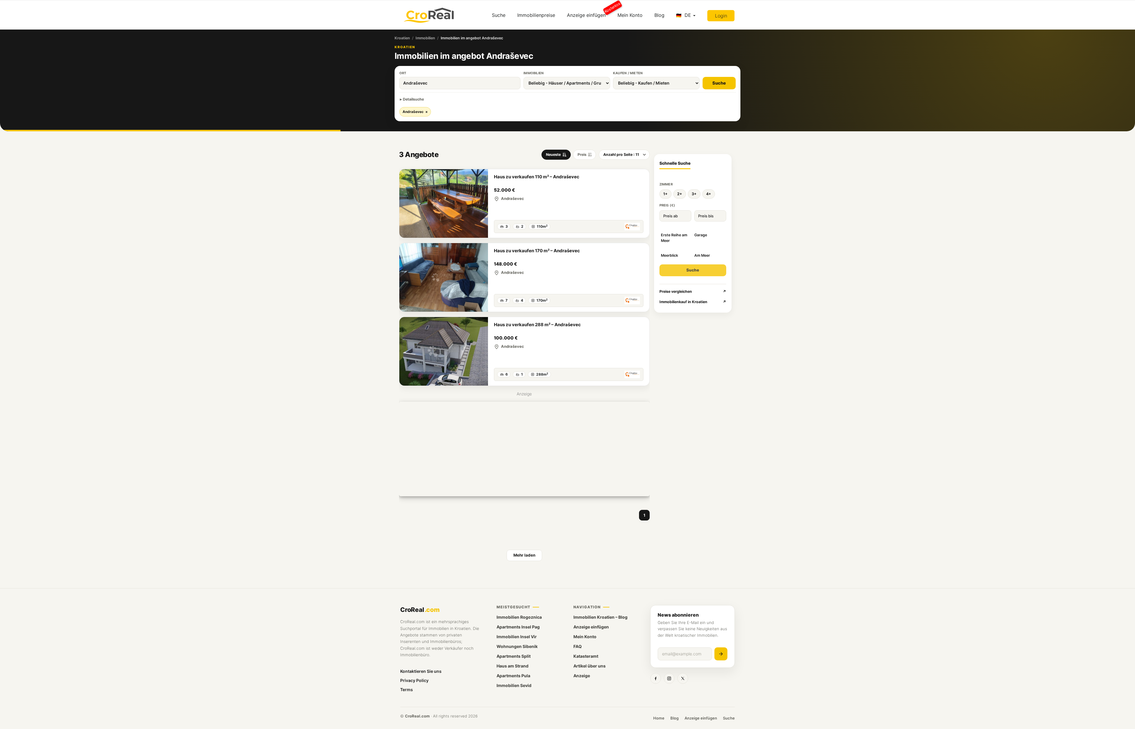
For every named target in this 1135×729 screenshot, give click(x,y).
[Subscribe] (720, 653)
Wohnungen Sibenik (517, 646)
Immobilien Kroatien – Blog (600, 617)
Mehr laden (524, 555)
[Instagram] (669, 678)
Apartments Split (514, 656)
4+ (708, 194)
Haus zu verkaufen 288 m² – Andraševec (537, 324)
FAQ (577, 646)
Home (658, 718)
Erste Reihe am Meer (674, 238)
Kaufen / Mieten (628, 73)
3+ (694, 194)
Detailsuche (413, 99)
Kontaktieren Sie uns (421, 671)
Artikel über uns (589, 665)
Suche (498, 15)
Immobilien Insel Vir (517, 636)
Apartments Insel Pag (518, 626)
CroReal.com (417, 716)
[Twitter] (682, 678)
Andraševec (415, 111)
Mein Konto (630, 15)
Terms (406, 689)
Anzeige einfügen (589, 13)
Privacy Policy (414, 680)
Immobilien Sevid (514, 685)
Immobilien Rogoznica (519, 617)
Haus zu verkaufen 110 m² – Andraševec (536, 177)
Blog (659, 15)
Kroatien (402, 38)
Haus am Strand (512, 665)
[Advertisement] (524, 449)
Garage (700, 235)
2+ (679, 194)
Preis (582, 154)
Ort (402, 73)
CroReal (420, 609)
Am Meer (702, 255)
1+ (665, 194)
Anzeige (581, 675)
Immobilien (425, 38)
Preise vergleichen (693, 291)
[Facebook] (655, 678)
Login (721, 16)
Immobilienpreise (536, 15)
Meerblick (669, 255)
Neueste (553, 154)
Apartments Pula (513, 675)
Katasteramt (585, 656)
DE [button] (688, 15)
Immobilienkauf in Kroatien (693, 302)
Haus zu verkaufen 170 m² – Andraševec (537, 250)
